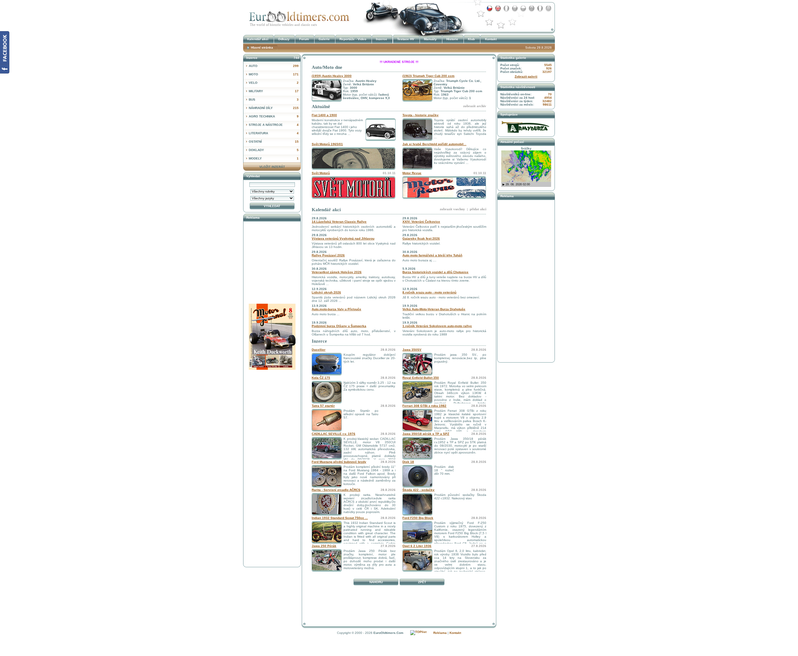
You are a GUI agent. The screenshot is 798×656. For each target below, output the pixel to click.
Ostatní (274, 141)
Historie (452, 39)
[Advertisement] (399, 601)
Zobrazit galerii (526, 76)
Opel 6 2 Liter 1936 (416, 546)
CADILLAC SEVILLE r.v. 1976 (333, 433)
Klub (471, 39)
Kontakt (491, 39)
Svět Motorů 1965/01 (327, 144)
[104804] (327, 458)
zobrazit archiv (474, 106)
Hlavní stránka (262, 47)
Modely (274, 158)
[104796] (327, 486)
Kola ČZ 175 (321, 377)
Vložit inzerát (272, 167)
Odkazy (284, 39)
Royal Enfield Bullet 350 (420, 377)
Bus (274, 99)
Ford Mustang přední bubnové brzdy (339, 461)
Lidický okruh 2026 (326, 292)
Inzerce (319, 341)
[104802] (417, 374)
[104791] (327, 542)
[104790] (417, 514)
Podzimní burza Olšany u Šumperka (339, 326)
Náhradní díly (274, 108)
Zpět (422, 582)
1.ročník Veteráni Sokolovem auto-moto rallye (437, 326)
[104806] (327, 402)
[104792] (327, 514)
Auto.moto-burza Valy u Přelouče (336, 309)
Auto (274, 66)
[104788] (417, 486)
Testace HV (405, 39)
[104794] (327, 374)
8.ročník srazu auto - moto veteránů (429, 292)
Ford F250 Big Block (417, 518)
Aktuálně (321, 106)
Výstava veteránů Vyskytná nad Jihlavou (343, 238)
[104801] (327, 430)
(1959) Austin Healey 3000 (332, 76)
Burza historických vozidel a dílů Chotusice (435, 272)
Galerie (324, 39)
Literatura (274, 133)
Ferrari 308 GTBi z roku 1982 (424, 405)
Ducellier (318, 349)
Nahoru (376, 582)
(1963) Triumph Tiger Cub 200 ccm (428, 76)
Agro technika (274, 116)
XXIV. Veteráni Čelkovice (421, 221)
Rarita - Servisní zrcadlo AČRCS (336, 490)
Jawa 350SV (411, 349)
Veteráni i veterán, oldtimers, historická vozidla (297, 16)
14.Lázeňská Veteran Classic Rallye (339, 221)
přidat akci (478, 209)
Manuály (430, 39)
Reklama (440, 633)
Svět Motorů (321, 173)
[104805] (417, 458)
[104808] (417, 570)
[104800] (417, 430)
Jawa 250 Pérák (324, 546)
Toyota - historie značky (420, 115)
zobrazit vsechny (452, 209)
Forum (304, 39)
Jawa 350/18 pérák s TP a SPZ (425, 433)
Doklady (274, 150)
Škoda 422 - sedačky (418, 490)
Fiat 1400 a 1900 (324, 115)
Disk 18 (408, 461)
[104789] (417, 542)
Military (274, 91)
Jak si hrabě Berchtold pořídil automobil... (434, 144)
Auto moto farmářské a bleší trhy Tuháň (432, 255)
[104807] (417, 402)
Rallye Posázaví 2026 (328, 255)
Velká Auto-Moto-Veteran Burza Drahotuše (433, 309)
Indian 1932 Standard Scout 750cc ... (340, 518)
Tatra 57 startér (323, 405)
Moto (274, 74)
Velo (274, 82)
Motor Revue (411, 173)
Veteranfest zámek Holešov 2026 (337, 272)
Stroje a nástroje (274, 124)
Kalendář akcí (326, 209)
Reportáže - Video (352, 39)
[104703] (327, 570)
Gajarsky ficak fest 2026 (421, 238)
